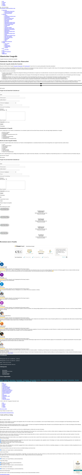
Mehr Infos (64, 257)
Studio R (6, 39)
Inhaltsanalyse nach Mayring (9, 29)
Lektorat (5, 44)
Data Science (6, 21)
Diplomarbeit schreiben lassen (9, 22)
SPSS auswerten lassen (8, 37)
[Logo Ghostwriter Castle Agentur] (7, 8)
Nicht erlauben (6, 412)
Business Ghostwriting (8, 12)
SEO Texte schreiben (8, 36)
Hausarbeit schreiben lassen (9, 28)
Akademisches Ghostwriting (9, 11)
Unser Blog (6, 49)
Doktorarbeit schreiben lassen (9, 23)
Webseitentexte (28, 381)
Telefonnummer (3, 97)
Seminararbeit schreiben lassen (9, 35)
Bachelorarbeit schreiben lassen (10, 16)
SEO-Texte (34, 381)
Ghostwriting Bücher (8, 13)
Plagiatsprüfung (7, 45)
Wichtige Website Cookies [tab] (4, 427)
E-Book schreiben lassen (8, 24)
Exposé (5, 26)
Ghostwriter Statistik (8, 27)
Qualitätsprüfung (7, 46)
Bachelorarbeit (27, 66)
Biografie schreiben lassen (9, 18)
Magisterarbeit (6, 30)
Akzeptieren (2, 412)
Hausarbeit (16, 66)
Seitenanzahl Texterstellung (5, 176)
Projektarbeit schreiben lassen (9, 33)
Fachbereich (2, 102)
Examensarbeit (7, 25)
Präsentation (6, 32)
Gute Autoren (6, 43)
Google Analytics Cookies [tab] (4, 443)
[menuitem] (42, 12)
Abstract (5, 15)
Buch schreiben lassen (8, 19)
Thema (1, 104)
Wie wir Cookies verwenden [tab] (5, 419)
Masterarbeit (20, 66)
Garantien (6, 47)
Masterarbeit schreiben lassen (9, 31)
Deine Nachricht (3, 120)
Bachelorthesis (7, 17)
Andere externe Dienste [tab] (4, 451)
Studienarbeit (6, 38)
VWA (5, 40)
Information (11, 412)
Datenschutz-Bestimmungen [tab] (5, 470)
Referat (5, 34)
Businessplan (6, 20)
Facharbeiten (6, 380)
